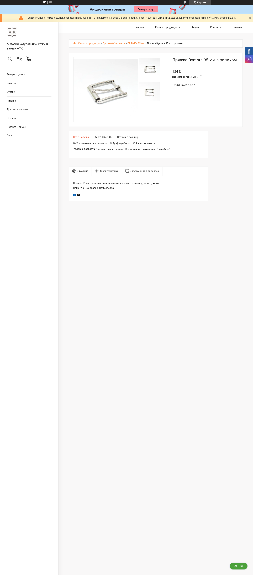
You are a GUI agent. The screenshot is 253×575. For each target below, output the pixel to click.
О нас (10, 135)
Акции (195, 27)
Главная (139, 27)
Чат (241, 566)
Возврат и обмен (16, 127)
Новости (11, 83)
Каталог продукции (166, 27)
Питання (12, 100)
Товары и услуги (16, 74)
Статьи (11, 92)
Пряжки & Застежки (114, 43)
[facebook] (74, 195)
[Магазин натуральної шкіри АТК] (29, 32)
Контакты (215, 27)
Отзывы (11, 118)
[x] (78, 195)
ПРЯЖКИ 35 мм (136, 43)
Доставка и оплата (18, 109)
